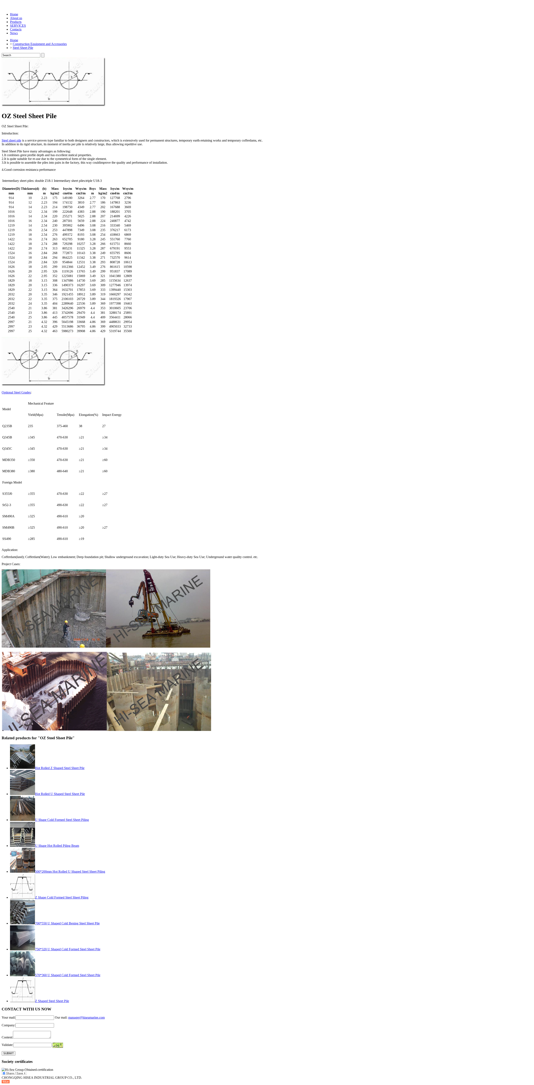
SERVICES (18, 25)
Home (14, 14)
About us (16, 18)
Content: (7, 1037)
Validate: (7, 1045)
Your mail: (8, 1017)
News (14, 33)
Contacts (15, 29)
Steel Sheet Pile (23, 47)
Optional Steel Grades (16, 392)
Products (15, 22)
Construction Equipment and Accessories (40, 44)
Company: (8, 1025)
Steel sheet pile (11, 140)
